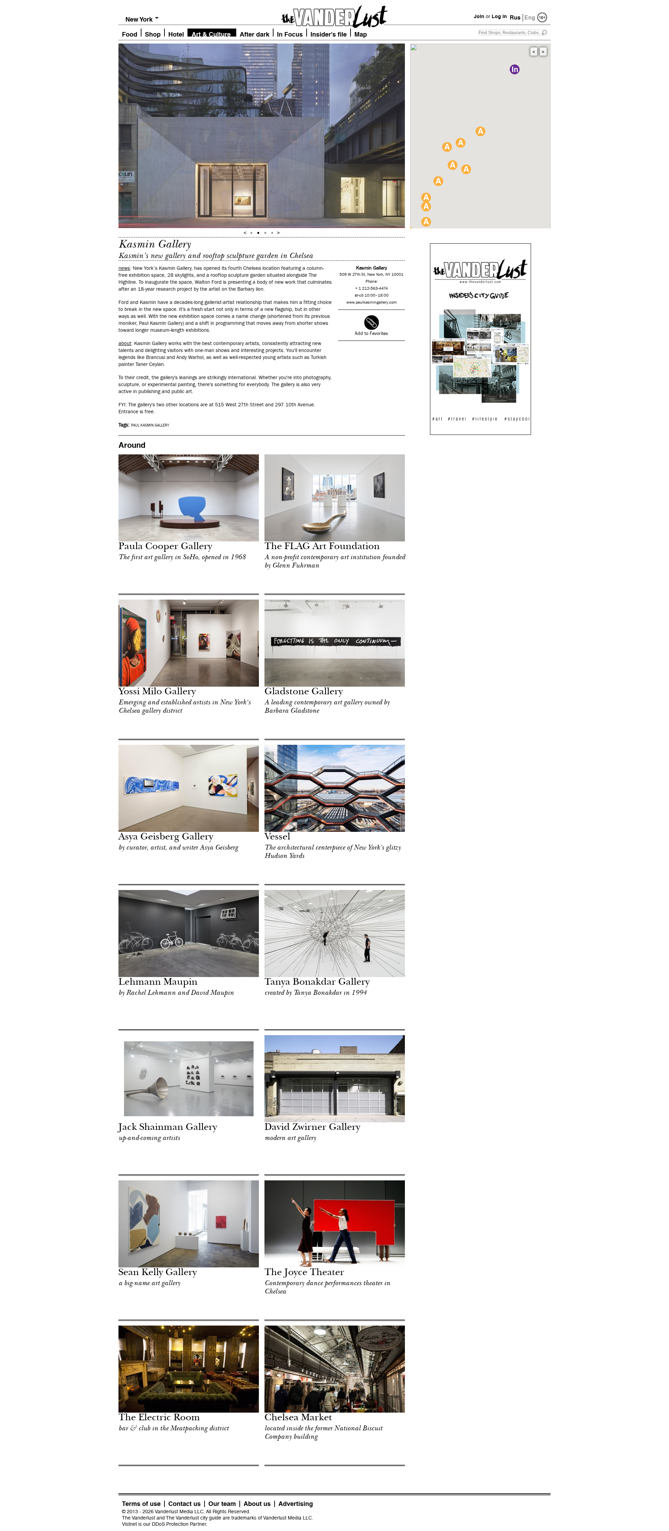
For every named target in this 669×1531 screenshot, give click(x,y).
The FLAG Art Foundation (322, 547)
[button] (514, 69)
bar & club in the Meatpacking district (173, 1428)
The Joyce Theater (304, 1273)
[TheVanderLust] (334, 14)
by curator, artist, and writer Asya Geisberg (178, 847)
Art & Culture (211, 34)
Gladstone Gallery (303, 692)
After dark (254, 34)
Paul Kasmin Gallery (150, 425)
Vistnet (129, 1524)
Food (129, 34)
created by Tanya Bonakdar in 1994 (315, 993)
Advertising (295, 1504)
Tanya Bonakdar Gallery (317, 982)
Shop (153, 34)
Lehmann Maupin (158, 982)
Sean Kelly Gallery (157, 1273)
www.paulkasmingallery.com (371, 302)
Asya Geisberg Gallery (165, 837)
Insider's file (328, 34)
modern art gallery (290, 1138)
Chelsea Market (298, 1418)
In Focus (290, 34)
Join (479, 16)
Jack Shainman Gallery (167, 1128)
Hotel (176, 34)
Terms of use (141, 1504)
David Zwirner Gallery (312, 1128)
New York (139, 19)
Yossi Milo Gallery (157, 692)
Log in (499, 16)
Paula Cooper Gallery (165, 547)
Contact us (184, 1504)
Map (360, 34)
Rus (515, 17)
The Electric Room (159, 1418)
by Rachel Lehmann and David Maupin (176, 993)
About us (257, 1504)
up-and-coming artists (149, 1138)
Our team (222, 1504)
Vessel (277, 837)
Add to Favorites (371, 333)
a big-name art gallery (149, 1283)
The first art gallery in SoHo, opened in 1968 (182, 557)
